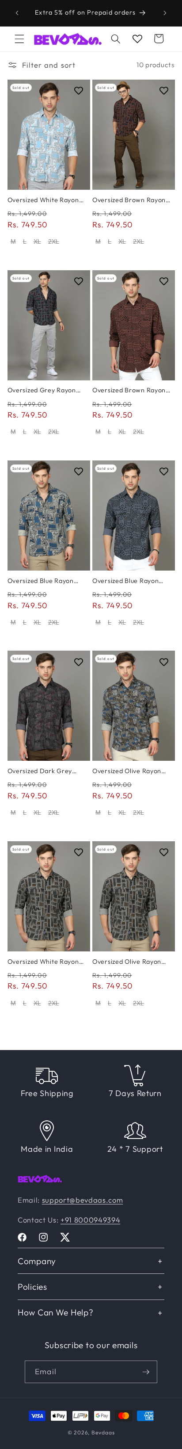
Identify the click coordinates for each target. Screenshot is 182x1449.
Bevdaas (102, 1432)
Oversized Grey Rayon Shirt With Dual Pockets (44, 390)
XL (37, 241)
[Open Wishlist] (137, 38)
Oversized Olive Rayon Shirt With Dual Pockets (128, 771)
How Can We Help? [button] (56, 1312)
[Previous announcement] (17, 13)
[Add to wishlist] (78, 91)
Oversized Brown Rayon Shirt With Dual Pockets (129, 200)
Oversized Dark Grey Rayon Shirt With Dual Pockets (41, 771)
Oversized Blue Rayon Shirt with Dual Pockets (43, 581)
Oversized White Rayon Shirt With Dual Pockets (44, 200)
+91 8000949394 (90, 1219)
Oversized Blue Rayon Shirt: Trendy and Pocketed (125, 581)
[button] (19, 38)
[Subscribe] (145, 1372)
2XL (53, 241)
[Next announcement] (165, 13)
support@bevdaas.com (82, 1199)
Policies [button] (32, 1286)
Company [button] (37, 1261)
